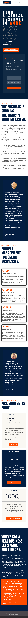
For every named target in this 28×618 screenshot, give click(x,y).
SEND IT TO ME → (14, 88)
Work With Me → (11, 50)
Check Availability (14, 518)
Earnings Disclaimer (13, 614)
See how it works (14, 483)
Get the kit (14, 444)
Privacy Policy (17, 613)
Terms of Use (9, 613)
